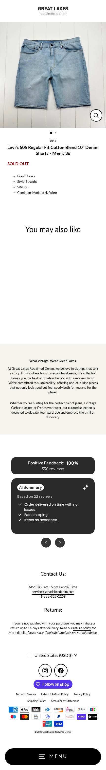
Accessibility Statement (65, 700)
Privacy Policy (81, 694)
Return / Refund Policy (55, 694)
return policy (82, 628)
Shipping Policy (36, 700)
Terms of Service (26, 694)
